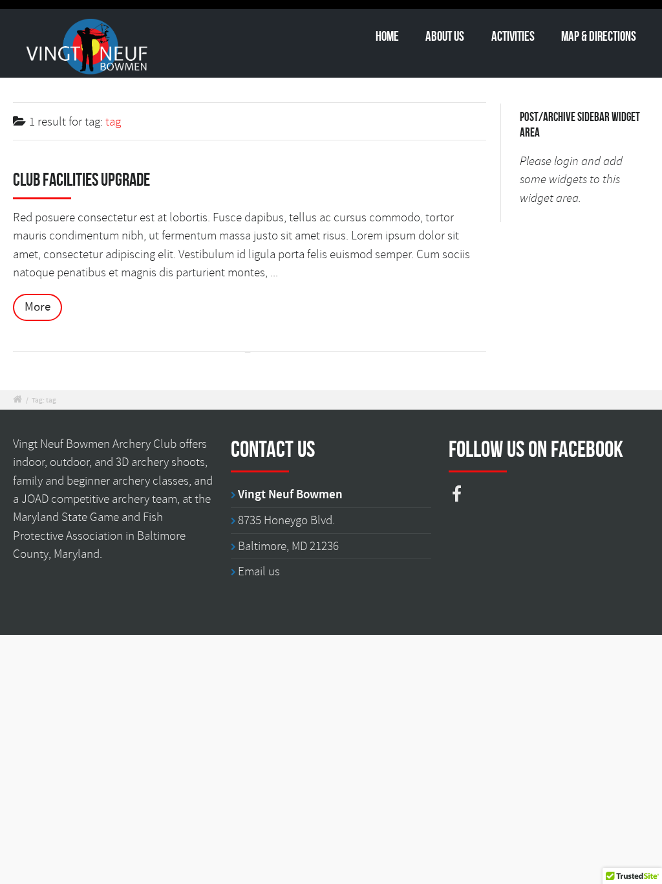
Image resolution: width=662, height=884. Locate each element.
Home (387, 35)
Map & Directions (598, 35)
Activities (513, 35)
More (37, 307)
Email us (259, 571)
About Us (444, 35)
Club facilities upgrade (81, 180)
